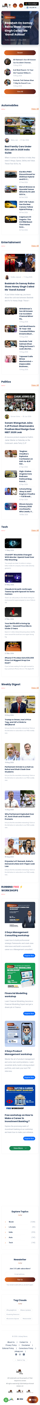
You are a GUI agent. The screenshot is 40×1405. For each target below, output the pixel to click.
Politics (10, 397)
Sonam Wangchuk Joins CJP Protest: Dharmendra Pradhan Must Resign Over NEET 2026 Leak (20, 427)
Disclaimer (26, 1345)
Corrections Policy (26, 1348)
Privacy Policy (11, 1345)
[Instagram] (20, 1354)
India (11, 1232)
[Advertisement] (20, 1185)
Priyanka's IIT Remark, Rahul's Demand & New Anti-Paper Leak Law (20, 864)
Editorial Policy (8, 1348)
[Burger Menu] (21, 5)
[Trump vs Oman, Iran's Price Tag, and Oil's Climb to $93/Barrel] (20, 704)
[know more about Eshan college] (20, 1399)
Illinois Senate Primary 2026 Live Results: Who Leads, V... (26, 508)
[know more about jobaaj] (10, 1391)
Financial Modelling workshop (16, 995)
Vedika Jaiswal (10, 40)
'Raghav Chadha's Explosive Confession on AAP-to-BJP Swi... (26, 457)
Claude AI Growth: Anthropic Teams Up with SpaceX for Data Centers (20, 591)
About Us (11, 1342)
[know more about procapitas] (11, 1399)
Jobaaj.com (18, 1351)
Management (12, 905)
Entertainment (10, 17)
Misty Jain (14, 140)
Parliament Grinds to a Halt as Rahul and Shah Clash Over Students (19, 769)
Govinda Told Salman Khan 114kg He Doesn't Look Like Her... (27, 345)
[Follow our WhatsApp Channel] (6, 1400)
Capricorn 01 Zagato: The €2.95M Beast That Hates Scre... (25, 222)
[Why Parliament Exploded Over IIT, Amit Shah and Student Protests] (20, 799)
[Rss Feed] (24, 1354)
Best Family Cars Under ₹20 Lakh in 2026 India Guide (18, 149)
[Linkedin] (16, 1354)
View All (20, 92)
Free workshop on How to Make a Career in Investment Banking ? (19, 1118)
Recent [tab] (20, 53)
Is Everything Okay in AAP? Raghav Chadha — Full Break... (27, 493)
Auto (9, 120)
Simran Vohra (16, 416)
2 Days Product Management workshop (18, 1052)
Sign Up (20, 1279)
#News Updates (25, 1310)
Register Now (29, 955)
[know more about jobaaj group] (19, 1372)
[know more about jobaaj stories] (20, 1391)
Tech (11, 1243)
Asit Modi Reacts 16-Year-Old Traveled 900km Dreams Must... (27, 330)
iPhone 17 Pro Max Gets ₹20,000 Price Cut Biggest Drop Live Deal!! (19, 660)
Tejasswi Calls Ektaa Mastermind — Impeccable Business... (26, 361)
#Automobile (27, 1318)
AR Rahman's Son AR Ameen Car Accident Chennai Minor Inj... (26, 313)
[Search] (15, 5)
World (11, 1222)
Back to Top (21, 1360)
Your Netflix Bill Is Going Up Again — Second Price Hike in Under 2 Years (18, 626)
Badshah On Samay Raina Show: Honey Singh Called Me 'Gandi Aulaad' (19, 28)
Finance (10, 966)
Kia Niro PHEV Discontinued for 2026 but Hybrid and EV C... (27, 175)
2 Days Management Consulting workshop (17, 934)
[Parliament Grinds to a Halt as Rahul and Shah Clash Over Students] (20, 751)
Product (10, 1024)
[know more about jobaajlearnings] (29, 1391)
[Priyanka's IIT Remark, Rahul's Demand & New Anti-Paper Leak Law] (20, 846)
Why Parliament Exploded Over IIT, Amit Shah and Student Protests (19, 816)
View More (18, 1148)
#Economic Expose (12, 1318)
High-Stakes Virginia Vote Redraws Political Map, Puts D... (25, 476)
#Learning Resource (12, 1314)
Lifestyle (12, 1227)
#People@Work (11, 1310)
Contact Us (24, 1342)
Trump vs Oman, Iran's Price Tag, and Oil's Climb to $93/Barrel (18, 722)
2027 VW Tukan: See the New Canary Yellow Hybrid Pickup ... (26, 206)
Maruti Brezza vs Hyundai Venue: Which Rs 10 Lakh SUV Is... (27, 191)
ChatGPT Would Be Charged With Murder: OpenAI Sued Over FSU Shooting (19, 557)
